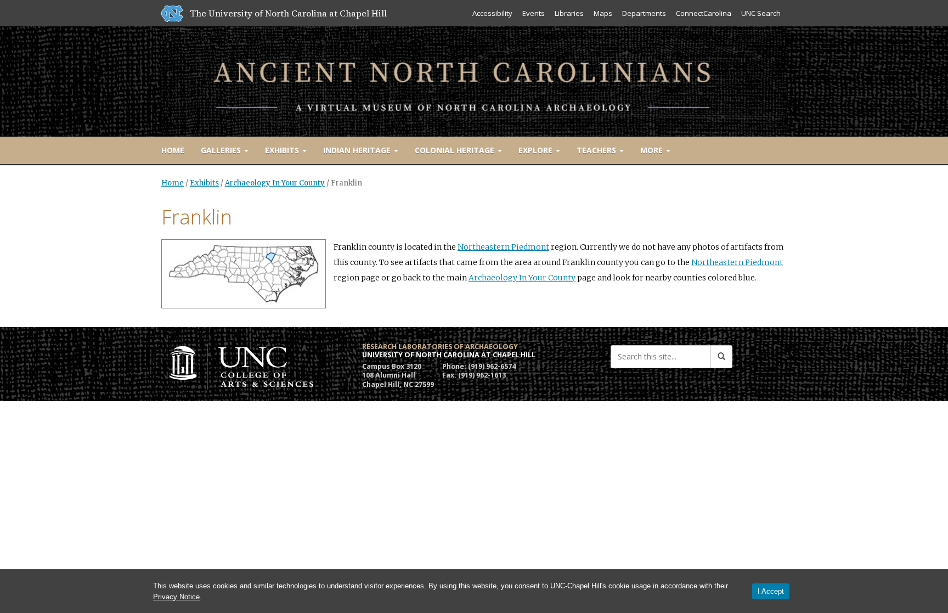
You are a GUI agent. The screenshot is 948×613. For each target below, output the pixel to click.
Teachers (597, 150)
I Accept (771, 591)
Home (172, 150)
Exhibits (283, 150)
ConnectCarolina (703, 13)
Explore (536, 150)
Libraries (569, 13)
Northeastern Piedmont (503, 247)
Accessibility (492, 13)
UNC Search (761, 13)
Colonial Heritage (455, 150)
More (652, 150)
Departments (644, 13)
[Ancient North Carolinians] (474, 79)
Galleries (222, 150)
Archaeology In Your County (275, 183)
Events (533, 13)
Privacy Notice (176, 597)
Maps (603, 13)
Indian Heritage (358, 150)
